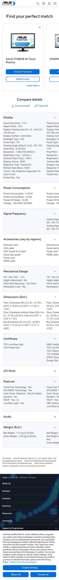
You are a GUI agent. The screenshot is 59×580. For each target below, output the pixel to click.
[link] (23, 79)
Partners (6, 491)
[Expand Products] (56, 498)
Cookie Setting (29, 567)
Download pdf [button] (22, 105)
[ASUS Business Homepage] (8, 3)
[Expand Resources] (56, 513)
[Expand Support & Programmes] (56, 528)
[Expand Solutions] (56, 506)
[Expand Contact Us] (56, 521)
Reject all (16, 574)
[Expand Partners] (56, 491)
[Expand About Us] (56, 483)
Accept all (43, 574)
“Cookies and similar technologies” (23, 562)
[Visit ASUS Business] (10, 477)
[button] (38, 3)
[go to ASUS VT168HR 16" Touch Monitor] (23, 42)
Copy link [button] (43, 105)
